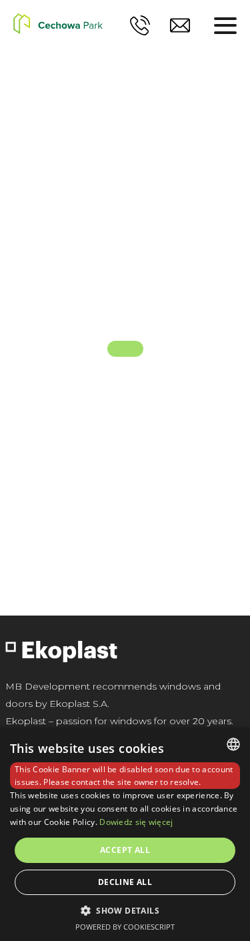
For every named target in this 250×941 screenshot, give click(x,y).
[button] (125, 910)
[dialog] (125, 834)
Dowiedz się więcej (136, 822)
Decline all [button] (125, 882)
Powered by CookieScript (125, 927)
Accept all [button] (125, 850)
